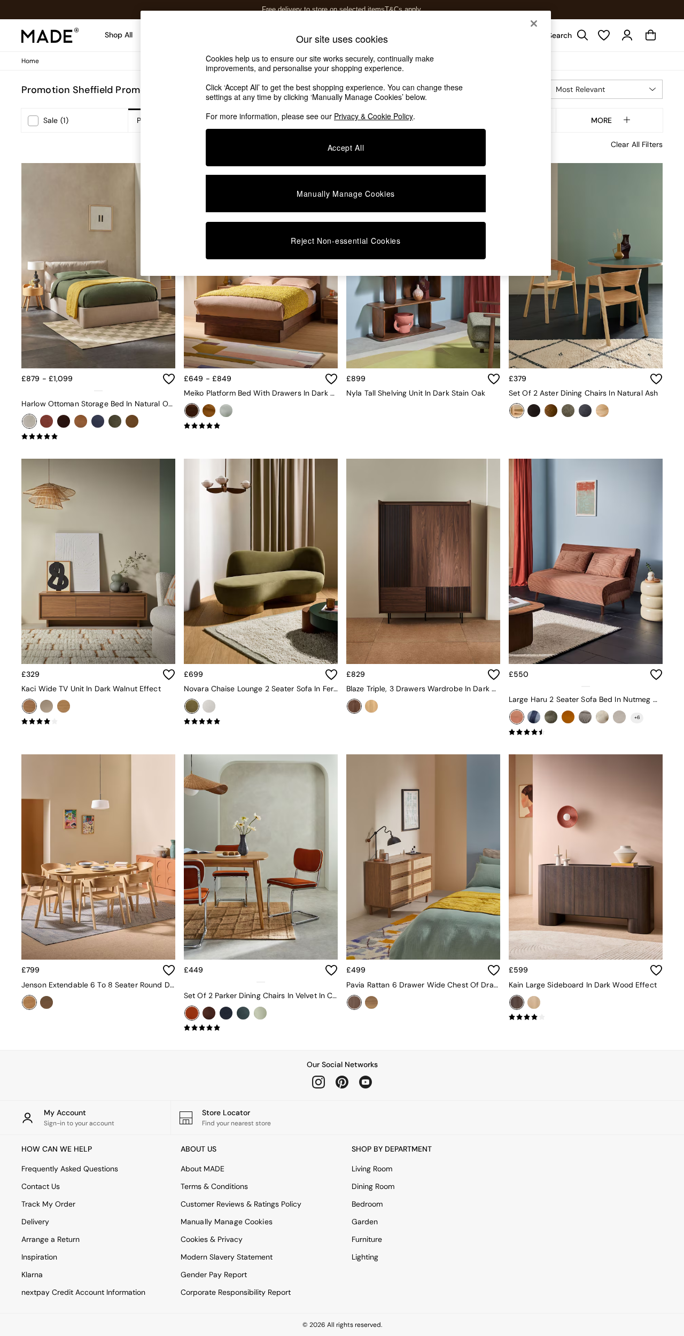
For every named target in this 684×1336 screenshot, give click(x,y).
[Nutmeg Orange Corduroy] (517, 717)
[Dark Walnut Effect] (29, 706)
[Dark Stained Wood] (551, 410)
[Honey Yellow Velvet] (568, 717)
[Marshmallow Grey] (585, 717)
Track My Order (48, 1204)
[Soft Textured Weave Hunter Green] (114, 421)
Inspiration (39, 1257)
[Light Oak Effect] (533, 1002)
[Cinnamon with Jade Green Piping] (192, 1013)
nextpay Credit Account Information (83, 1292)
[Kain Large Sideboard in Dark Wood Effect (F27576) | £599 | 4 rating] (586, 1017)
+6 (637, 717)
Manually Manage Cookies (227, 1221)
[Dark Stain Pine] (192, 411)
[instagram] (318, 1082)
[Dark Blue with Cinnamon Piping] (226, 1013)
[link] (565, 35)
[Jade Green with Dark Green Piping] (260, 1013)
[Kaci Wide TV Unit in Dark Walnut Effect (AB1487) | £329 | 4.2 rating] (98, 721)
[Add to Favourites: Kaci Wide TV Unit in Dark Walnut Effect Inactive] (168, 674)
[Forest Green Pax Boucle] (568, 410)
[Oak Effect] (63, 706)
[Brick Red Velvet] (46, 421)
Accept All (346, 147)
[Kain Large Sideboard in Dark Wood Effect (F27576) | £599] (586, 857)
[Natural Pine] (209, 410)
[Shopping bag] (651, 35)
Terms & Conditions (214, 1186)
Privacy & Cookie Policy (373, 116)
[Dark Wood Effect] (517, 1002)
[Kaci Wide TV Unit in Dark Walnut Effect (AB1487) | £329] (98, 561)
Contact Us (40, 1186)
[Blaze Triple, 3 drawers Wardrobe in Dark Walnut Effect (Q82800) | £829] (423, 561)
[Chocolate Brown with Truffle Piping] (209, 1013)
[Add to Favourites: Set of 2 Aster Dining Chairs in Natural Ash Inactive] (656, 379)
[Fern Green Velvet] (192, 706)
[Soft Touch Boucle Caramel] (132, 421)
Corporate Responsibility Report (236, 1292)
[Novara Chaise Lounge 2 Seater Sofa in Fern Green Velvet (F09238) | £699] (261, 561)
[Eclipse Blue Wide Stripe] (533, 717)
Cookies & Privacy (212, 1239)
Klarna (32, 1274)
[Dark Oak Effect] (354, 1002)
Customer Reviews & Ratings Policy (241, 1204)
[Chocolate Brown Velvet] (63, 421)
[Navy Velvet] (97, 421)
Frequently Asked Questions (69, 1168)
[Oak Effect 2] (371, 1002)
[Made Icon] (50, 35)
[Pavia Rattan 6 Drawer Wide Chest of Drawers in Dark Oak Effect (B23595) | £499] (423, 857)
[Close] (534, 23)
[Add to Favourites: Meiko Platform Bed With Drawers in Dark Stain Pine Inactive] (331, 379)
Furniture (367, 1239)
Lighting (365, 1257)
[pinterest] (342, 1082)
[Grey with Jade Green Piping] (243, 1013)
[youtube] (365, 1082)
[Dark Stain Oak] (46, 1002)
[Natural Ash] (517, 411)
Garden (365, 1221)
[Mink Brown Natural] (602, 717)
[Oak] (29, 1002)
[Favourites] (604, 35)
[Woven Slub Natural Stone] (602, 410)
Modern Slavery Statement (227, 1257)
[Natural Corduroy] (619, 717)
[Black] (533, 410)
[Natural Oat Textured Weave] (29, 421)
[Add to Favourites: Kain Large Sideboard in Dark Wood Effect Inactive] (656, 970)
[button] (605, 89)
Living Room (372, 1168)
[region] (346, 143)
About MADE (202, 1168)
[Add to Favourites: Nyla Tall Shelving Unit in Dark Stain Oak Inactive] (493, 379)
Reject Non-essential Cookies (346, 240)
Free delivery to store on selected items (323, 9)
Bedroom (367, 1204)
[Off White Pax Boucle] (209, 706)
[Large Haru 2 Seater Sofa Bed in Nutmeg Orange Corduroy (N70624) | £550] (586, 561)
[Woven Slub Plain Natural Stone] (226, 410)
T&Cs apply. (404, 9)
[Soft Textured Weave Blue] (585, 410)
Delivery (35, 1221)
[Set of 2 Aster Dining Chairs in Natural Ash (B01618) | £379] (586, 265)
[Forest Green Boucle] (551, 717)
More (601, 120)
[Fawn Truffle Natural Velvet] (80, 421)
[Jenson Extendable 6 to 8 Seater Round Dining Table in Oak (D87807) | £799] (98, 857)
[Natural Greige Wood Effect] (46, 706)
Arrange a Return (50, 1239)
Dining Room (373, 1186)
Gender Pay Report (214, 1274)
